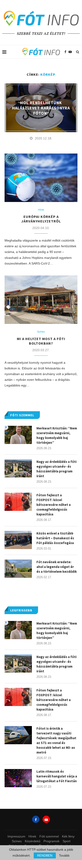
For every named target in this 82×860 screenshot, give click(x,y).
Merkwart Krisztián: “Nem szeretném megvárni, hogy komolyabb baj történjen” (56, 630)
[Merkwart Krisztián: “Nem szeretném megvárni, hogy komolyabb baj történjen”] (18, 630)
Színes (41, 331)
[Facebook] (65, 51)
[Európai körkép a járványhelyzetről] (41, 178)
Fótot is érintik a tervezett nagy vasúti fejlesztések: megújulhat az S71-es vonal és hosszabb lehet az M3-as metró (56, 740)
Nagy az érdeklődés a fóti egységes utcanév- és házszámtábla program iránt (56, 664)
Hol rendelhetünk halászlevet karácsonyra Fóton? (41, 108)
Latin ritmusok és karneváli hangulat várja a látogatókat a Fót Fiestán (56, 776)
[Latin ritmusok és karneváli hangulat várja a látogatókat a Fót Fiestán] (18, 778)
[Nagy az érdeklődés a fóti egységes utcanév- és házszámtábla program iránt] (18, 663)
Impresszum (16, 836)
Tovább (64, 855)
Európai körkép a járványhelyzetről (41, 218)
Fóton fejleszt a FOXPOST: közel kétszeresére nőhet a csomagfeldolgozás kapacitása (53, 699)
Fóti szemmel (49, 836)
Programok (51, 841)
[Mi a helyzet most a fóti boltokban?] (41, 299)
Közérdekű (32, 841)
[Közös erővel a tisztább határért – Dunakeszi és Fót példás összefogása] (18, 540)
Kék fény (68, 836)
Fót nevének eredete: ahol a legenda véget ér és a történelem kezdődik (56, 567)
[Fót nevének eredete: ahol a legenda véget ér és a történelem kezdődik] (18, 569)
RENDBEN (44, 855)
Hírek (41, 209)
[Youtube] (70, 51)
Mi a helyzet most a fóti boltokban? (41, 341)
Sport (66, 841)
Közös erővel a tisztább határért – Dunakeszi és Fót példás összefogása (55, 538)
